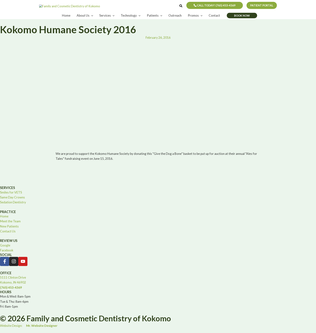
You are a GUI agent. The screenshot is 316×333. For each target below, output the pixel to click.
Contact (214, 15)
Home (66, 15)
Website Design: (28, 326)
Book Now (242, 15)
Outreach (175, 15)
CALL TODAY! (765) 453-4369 (216, 5)
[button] (181, 6)
